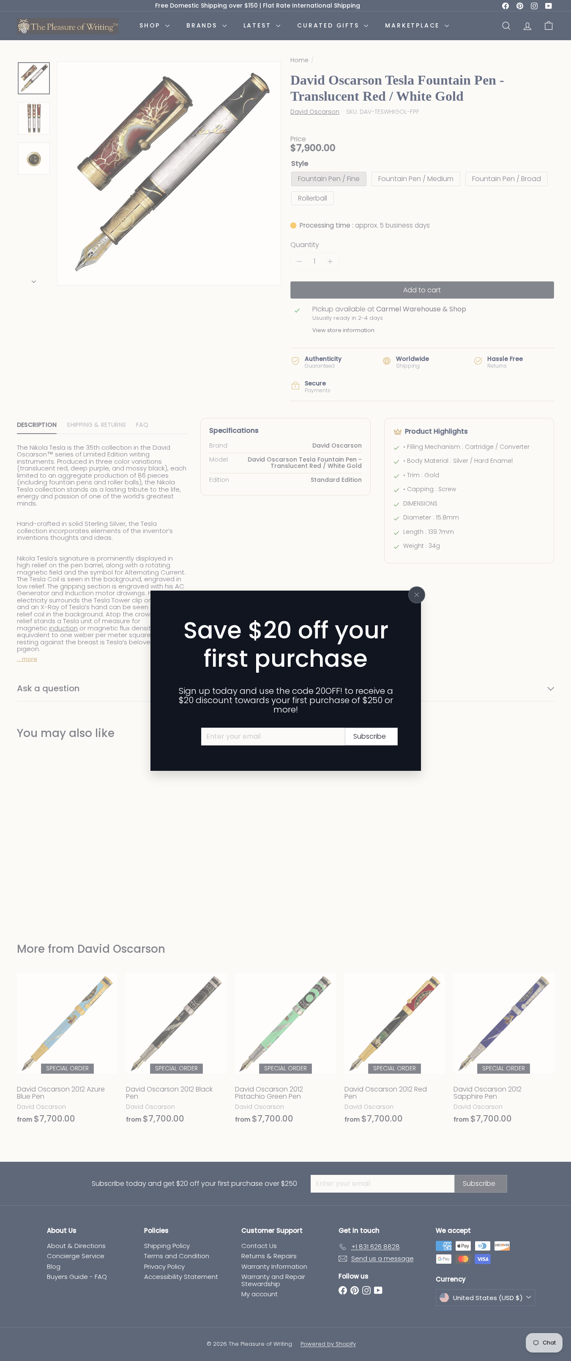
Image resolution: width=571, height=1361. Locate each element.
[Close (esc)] (416, 594)
